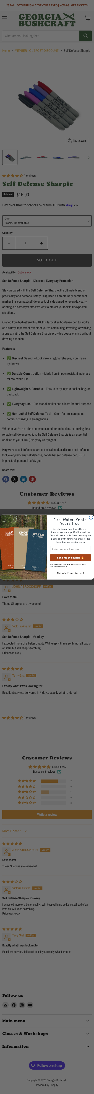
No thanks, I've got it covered (70, 573)
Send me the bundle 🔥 (70, 557)
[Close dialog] (91, 517)
